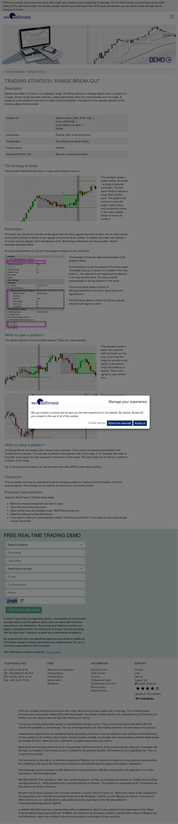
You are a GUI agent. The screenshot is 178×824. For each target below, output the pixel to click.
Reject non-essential (119, 423)
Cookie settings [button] (97, 423)
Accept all (140, 423)
